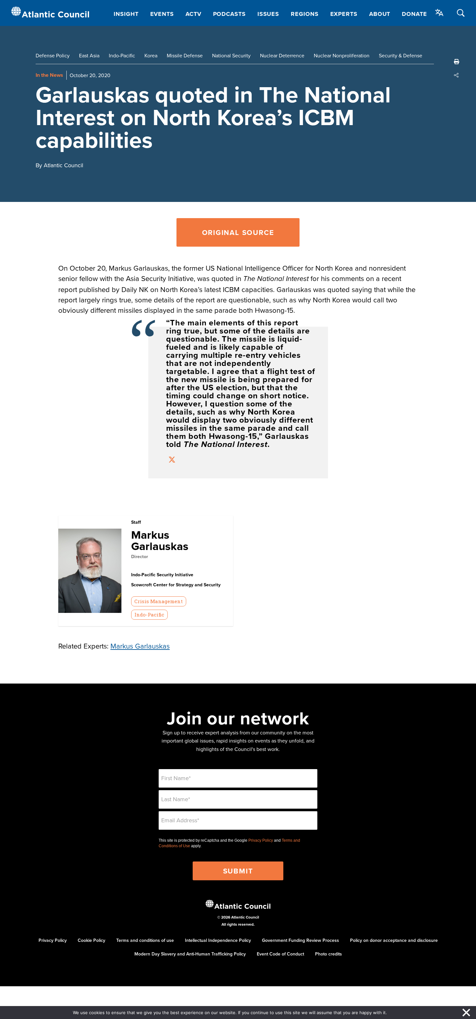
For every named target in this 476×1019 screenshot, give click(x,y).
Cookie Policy (91, 940)
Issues (268, 14)
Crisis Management (158, 601)
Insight (126, 14)
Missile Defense (185, 55)
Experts (343, 14)
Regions (304, 14)
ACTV (193, 14)
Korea (150, 55)
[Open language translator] (439, 12)
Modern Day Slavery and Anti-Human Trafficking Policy (190, 954)
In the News (49, 75)
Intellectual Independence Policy (218, 940)
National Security (231, 55)
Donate (414, 14)
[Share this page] (456, 75)
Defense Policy (53, 55)
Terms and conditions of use (145, 940)
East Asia (89, 55)
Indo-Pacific (122, 55)
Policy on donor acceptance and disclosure (394, 940)
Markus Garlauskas (159, 540)
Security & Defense (400, 55)
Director (139, 556)
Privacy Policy (260, 840)
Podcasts (229, 14)
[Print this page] (456, 61)
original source (238, 232)
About (380, 14)
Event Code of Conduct (280, 954)
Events (162, 14)
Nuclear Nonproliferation (341, 55)
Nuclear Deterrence (282, 55)
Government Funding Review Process (300, 940)
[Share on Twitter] (172, 460)
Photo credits (328, 954)
